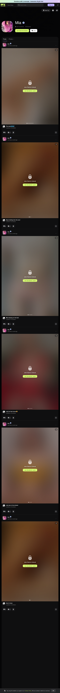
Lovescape (26, 1)
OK (53, 690)
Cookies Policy (28, 690)
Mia (9, 44)
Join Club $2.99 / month (30, 91)
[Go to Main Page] (3, 5)
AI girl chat (40, 1)
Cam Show (10, 5)
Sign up (51, 5)
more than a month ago (12, 45)
